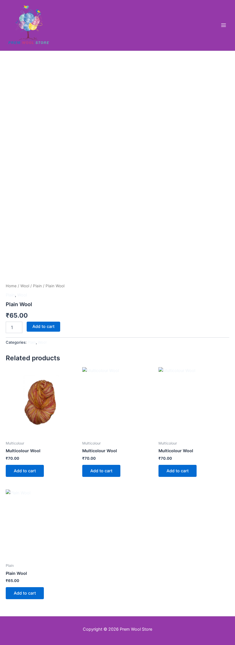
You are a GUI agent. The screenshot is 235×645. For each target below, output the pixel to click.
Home (11, 286)
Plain (37, 286)
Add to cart (43, 326)
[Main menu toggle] (223, 25)
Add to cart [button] (25, 470)
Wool (24, 286)
